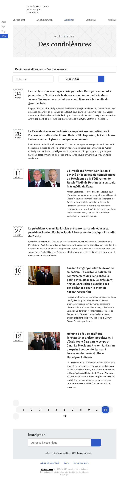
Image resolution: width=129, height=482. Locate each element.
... (62, 79)
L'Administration (44, 19)
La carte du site (81, 462)
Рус (3, 26)
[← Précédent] (16, 403)
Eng (3, 31)
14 (105, 409)
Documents (91, 19)
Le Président (19, 19)
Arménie (112, 19)
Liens (66, 462)
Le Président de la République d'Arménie (38, 9)
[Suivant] (16, 416)
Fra (4, 35)
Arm (4, 21)
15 (64, 416)
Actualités (69, 19)
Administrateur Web (49, 462)
